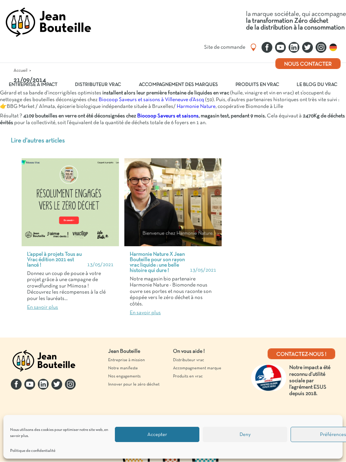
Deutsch (335, 47)
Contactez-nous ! (301, 354)
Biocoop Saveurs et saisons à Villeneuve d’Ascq (151, 99)
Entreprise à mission (126, 360)
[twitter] (307, 47)
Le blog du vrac (317, 85)
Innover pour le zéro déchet (133, 385)
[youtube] (280, 47)
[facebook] (267, 47)
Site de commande (224, 47)
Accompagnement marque (197, 368)
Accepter (157, 434)
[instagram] (321, 47)
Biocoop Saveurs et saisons (168, 116)
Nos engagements (124, 376)
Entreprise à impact (33, 85)
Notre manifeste (123, 368)
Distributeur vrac (98, 85)
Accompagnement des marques (178, 85)
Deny (245, 434)
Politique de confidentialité (32, 451)
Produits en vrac (257, 85)
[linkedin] (294, 47)
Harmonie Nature (196, 106)
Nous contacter (308, 64)
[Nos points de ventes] (253, 47)
